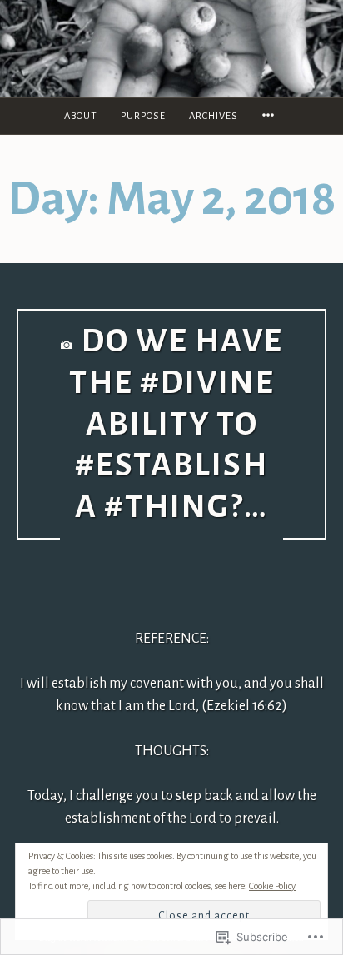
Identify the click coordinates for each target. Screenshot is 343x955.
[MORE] (270, 116)
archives (213, 116)
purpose (143, 116)
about (80, 116)
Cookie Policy (272, 886)
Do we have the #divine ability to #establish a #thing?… (176, 424)
